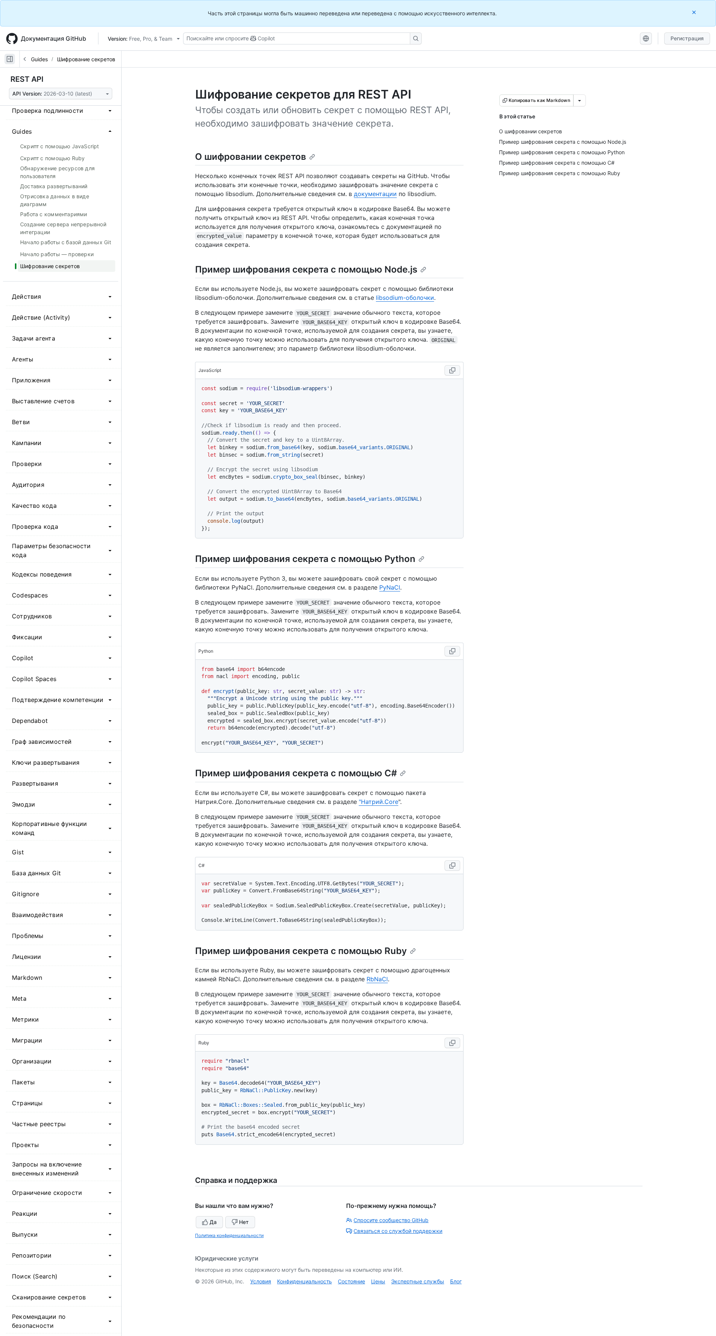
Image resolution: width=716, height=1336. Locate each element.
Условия (260, 1281)
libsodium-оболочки (405, 297)
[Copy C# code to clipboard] (452, 865)
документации (375, 194)
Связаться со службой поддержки (398, 1231)
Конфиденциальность (304, 1281)
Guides (39, 59)
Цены (378, 1281)
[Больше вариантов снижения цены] (579, 100)
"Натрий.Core (378, 801)
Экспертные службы (417, 1281)
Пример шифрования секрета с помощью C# (296, 773)
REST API (27, 79)
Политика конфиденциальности (229, 1235)
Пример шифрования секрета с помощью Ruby (301, 950)
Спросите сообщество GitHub (391, 1220)
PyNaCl (389, 587)
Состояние (351, 1281)
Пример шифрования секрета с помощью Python (305, 558)
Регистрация (687, 38)
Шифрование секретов (86, 59)
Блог (456, 1281)
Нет (244, 1222)
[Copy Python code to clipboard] (452, 651)
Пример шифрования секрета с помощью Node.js (306, 269)
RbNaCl (377, 979)
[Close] (695, 12)
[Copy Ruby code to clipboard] (452, 1043)
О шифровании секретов (250, 156)
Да (213, 1222)
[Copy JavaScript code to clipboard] (452, 370)
